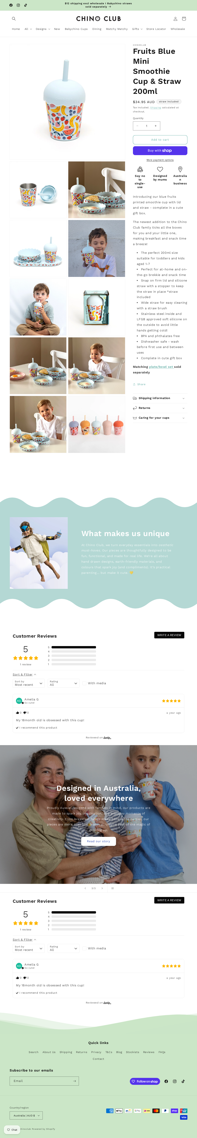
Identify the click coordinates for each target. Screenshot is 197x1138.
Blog (119, 1052)
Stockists (132, 1052)
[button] (14, 18)
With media (97, 683)
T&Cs (108, 1052)
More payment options (160, 160)
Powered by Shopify (43, 1129)
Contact (98, 1058)
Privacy (96, 1052)
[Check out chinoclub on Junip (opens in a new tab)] (107, 737)
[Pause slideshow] (112, 888)
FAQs (162, 1052)
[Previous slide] (85, 888)
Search (34, 1052)
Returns (81, 1052)
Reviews (148, 1052)
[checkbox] (98, 683)
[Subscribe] (74, 1081)
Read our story (114, 841)
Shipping (155, 107)
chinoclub (25, 1129)
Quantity (138, 118)
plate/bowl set (161, 367)
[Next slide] (102, 888)
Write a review (169, 635)
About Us (49, 1052)
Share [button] (141, 384)
